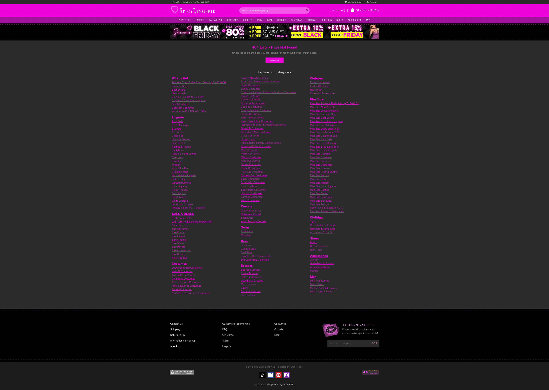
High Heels (316, 249)
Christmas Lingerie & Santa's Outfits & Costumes (268, 92)
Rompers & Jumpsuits (322, 228)
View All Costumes (182, 271)
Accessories (354, 20)
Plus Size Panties (319, 189)
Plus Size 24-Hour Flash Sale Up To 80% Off (334, 103)
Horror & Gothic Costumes (256, 146)
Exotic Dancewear (320, 82)
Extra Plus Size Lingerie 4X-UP (327, 207)
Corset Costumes (251, 99)
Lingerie (199, 20)
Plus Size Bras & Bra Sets (324, 146)
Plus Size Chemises (321, 157)
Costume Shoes (319, 246)
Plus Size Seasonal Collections (327, 211)
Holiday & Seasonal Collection (188, 207)
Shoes (339, 20)
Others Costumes (251, 164)
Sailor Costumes (250, 178)
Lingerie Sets (179, 142)
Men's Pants (317, 284)
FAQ (224, 329)
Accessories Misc (320, 267)
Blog (277, 334)
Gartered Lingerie (181, 182)
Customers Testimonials (236, 323)
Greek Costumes (250, 135)
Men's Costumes (250, 153)
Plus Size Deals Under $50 (325, 128)
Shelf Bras (246, 252)
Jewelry (314, 259)
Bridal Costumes (250, 85)
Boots (313, 242)
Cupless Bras (248, 248)
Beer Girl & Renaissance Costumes (260, 81)
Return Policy (177, 334)
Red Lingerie (179, 193)
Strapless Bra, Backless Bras (257, 256)
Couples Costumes (251, 106)
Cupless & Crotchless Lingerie (188, 100)
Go (373, 343)
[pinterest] (279, 375)
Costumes (232, 20)
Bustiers (176, 128)
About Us (175, 346)
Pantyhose (178, 150)
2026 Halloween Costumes (187, 267)
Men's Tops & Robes (321, 291)
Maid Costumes (249, 150)
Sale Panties (178, 246)
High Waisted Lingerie (184, 175)
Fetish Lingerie (180, 103)
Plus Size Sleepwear (321, 200)
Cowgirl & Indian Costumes (256, 110)
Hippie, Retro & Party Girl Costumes (261, 142)
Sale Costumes (180, 228)
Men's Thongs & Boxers (323, 287)
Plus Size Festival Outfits (324, 171)
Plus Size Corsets (320, 161)
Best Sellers (178, 89)
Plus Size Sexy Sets (321, 196)
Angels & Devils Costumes (186, 285)
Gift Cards (228, 334)
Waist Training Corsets (253, 221)
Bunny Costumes (250, 88)
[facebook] (270, 375)
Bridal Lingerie (180, 171)
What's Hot (185, 20)
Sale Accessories (181, 250)
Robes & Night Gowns (184, 153)
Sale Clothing (179, 239)
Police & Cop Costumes (254, 175)
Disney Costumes (251, 113)
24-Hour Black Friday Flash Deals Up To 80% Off (199, 82)
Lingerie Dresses (181, 139)
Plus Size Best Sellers (322, 117)
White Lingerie (180, 200)
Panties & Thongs (181, 146)
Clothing (327, 20)
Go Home (274, 60)
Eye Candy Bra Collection (255, 259)
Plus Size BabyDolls (321, 139)
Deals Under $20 (181, 217)
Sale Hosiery (179, 254)
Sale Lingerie (179, 235)
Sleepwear (177, 157)
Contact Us (176, 323)
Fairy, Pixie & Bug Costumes (257, 121)
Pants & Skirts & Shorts (323, 225)
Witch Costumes (250, 200)
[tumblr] (262, 375)
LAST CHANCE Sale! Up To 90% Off (192, 221)
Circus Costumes (250, 95)
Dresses (281, 20)
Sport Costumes (250, 185)
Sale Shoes (178, 243)
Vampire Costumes (251, 196)
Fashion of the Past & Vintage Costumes (263, 124)
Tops (313, 221)
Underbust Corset (251, 210)
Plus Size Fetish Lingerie (323, 124)
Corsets (247, 20)
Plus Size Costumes (252, 171)
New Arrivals (179, 93)
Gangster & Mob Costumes (256, 131)
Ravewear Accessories (322, 93)
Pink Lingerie (179, 196)
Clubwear (296, 20)
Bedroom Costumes (183, 107)
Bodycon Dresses (251, 269)
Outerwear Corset (251, 214)
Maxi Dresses (248, 284)
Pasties (314, 270)
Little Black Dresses (252, 280)
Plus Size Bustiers (320, 153)
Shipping (175, 329)
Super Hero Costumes (253, 189)
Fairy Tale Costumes (252, 117)
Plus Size (312, 20)
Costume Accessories (253, 103)
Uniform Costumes (251, 193)
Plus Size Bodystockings (324, 142)
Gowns (245, 287)
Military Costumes (251, 157)
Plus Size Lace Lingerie (323, 186)
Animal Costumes (182, 289)
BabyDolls (177, 121)
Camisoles (178, 132)
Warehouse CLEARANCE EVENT (190, 111)
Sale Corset (178, 232)
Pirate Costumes (250, 168)
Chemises (177, 135)
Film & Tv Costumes (252, 128)
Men (368, 20)
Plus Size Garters (319, 175)
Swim (259, 20)
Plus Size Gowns (319, 179)
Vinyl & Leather (180, 168)
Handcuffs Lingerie (182, 204)
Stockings (177, 161)
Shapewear (247, 217)
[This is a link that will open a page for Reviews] (370, 372)
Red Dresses (248, 294)
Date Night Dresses (251, 276)
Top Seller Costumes (183, 274)
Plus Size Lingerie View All (324, 110)
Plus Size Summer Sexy (323, 114)
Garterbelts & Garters (322, 263)
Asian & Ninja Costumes (254, 77)
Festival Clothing (319, 86)
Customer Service (355, 2)
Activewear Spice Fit (321, 232)
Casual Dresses (249, 273)
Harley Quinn (248, 139)
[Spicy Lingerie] (204, 10)
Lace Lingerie (179, 186)
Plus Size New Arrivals (322, 106)
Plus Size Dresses (320, 168)
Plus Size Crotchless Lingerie (326, 121)
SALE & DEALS (215, 20)
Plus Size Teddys (319, 204)
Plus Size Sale (179, 257)
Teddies (176, 164)
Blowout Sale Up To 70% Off (187, 96)
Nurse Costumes (250, 160)
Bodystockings (180, 124)
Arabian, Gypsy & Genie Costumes (191, 292)
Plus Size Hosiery (319, 182)
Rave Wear (316, 89)
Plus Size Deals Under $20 (325, 132)
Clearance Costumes (183, 278)
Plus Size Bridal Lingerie (323, 150)
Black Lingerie (180, 189)
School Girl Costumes (253, 182)
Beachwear (247, 231)
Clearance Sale (180, 225)
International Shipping (182, 340)
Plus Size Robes (319, 193)
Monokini (246, 234)
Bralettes (246, 245)
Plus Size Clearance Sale (323, 135)
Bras (269, 20)
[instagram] (287, 375)
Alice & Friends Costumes (186, 282)
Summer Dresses (250, 291)
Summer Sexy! (180, 86)
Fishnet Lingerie (181, 179)
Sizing (225, 340)
